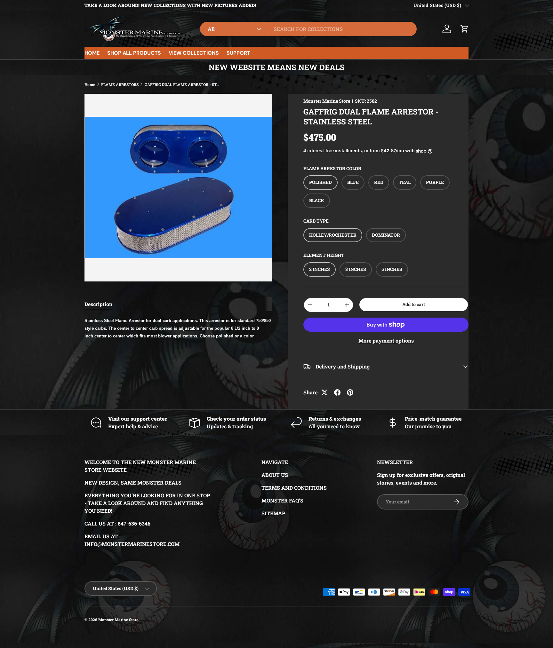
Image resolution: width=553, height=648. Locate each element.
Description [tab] (98, 304)
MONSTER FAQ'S (282, 500)
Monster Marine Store (326, 101)
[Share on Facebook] (337, 392)
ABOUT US (274, 474)
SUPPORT (238, 53)
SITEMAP (273, 513)
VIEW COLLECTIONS (194, 53)
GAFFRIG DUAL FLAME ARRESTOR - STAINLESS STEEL (183, 84)
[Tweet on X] (324, 392)
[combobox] (308, 29)
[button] (465, 29)
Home (89, 84)
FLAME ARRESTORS (120, 84)
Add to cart (413, 304)
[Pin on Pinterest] (350, 392)
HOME (92, 53)
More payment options (386, 340)
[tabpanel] (178, 327)
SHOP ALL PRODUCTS (134, 53)
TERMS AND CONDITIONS (294, 487)
